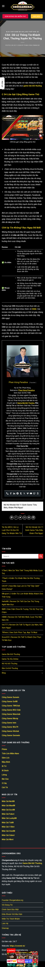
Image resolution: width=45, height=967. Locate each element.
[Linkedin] (14, 493)
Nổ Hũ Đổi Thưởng (9, 663)
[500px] (38, 493)
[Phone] (7, 493)
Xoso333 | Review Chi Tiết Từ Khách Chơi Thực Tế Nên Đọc (21, 638)
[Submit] (40, 556)
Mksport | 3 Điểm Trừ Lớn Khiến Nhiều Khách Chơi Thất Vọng (22, 595)
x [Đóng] (11, 951)
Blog (4, 673)
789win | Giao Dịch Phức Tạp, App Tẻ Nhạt (19, 632)
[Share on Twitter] (20, 518)
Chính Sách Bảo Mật (10, 909)
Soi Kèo (36, 16)
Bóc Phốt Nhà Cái (32, 32)
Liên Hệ (5, 923)
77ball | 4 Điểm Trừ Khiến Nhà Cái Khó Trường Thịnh (21, 579)
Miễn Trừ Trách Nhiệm (11, 919)
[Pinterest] (17, 493)
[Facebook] (11, 493)
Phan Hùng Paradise (32, 45)
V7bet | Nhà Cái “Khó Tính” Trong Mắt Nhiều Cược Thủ (22, 572)
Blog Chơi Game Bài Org (15, 32)
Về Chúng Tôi (7, 905)
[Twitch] (34, 493)
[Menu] (3, 6)
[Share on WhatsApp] (12, 518)
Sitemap (5, 928)
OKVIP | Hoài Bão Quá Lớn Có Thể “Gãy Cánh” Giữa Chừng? (20, 587)
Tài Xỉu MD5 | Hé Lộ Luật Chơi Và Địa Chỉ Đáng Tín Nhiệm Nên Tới (12, 530)
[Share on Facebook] (16, 518)
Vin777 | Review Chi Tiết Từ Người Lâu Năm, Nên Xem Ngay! (22, 626)
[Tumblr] (21, 493)
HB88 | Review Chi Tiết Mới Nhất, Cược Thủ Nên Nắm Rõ (22, 618)
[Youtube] (31, 493)
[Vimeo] (28, 493)
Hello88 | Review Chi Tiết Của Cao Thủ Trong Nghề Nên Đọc (20, 603)
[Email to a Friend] (25, 518)
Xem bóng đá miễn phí (15, 16)
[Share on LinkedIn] (33, 518)
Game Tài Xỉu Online (10, 659)
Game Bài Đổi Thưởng (11, 654)
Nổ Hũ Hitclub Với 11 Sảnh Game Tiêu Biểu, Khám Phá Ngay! (34, 530)
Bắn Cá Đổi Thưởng (10, 668)
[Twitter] (24, 493)
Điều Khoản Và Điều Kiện (12, 914)
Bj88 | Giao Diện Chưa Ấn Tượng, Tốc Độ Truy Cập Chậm (22, 610)
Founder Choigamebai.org (12, 900)
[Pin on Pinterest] (29, 518)
